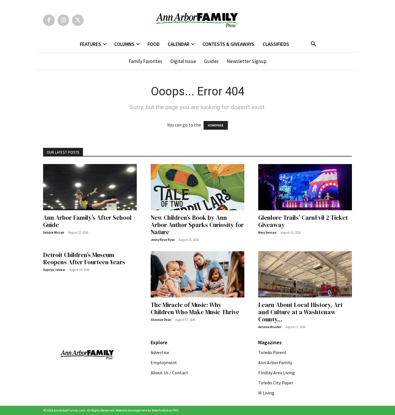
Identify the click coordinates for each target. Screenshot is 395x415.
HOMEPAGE (216, 125)
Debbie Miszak (53, 232)
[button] (313, 44)
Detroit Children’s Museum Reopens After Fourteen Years (84, 258)
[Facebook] (49, 20)
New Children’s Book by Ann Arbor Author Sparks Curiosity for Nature (197, 224)
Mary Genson (267, 232)
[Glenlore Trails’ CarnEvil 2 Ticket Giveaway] (305, 187)
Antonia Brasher (269, 327)
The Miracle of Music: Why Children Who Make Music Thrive (196, 308)
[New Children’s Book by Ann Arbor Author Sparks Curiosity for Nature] (197, 187)
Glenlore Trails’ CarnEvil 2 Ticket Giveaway (303, 221)
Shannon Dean (161, 320)
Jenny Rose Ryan (163, 240)
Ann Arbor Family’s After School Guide (87, 221)
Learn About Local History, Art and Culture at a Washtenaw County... (300, 312)
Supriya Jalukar (54, 270)
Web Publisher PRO (165, 410)
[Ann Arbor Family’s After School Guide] (90, 187)
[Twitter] (78, 20)
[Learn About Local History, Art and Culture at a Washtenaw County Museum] (305, 274)
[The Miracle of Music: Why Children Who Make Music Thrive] (197, 274)
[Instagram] (63, 20)
